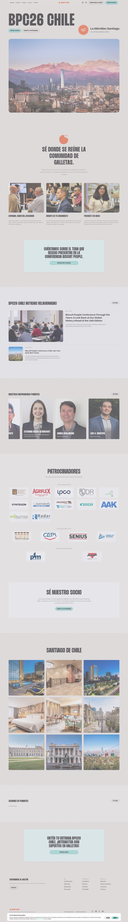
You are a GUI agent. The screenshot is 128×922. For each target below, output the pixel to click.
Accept (115, 918)
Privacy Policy (40, 919)
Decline (108, 918)
